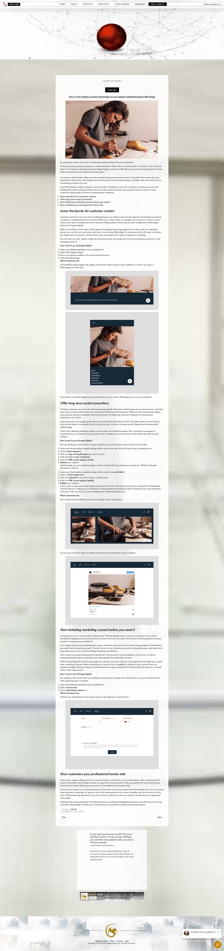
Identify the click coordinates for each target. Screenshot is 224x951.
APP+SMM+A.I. (213, 4)
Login (127, 941)
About (74, 4)
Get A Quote (157, 4)
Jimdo (74, 809)
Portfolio (103, 4)
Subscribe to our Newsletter (112, 81)
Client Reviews (122, 4)
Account (140, 4)
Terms (112, 941)
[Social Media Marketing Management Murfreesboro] (112, 896)
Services (88, 4)
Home (62, 4)
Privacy (120, 941)
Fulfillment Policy (101, 941)
